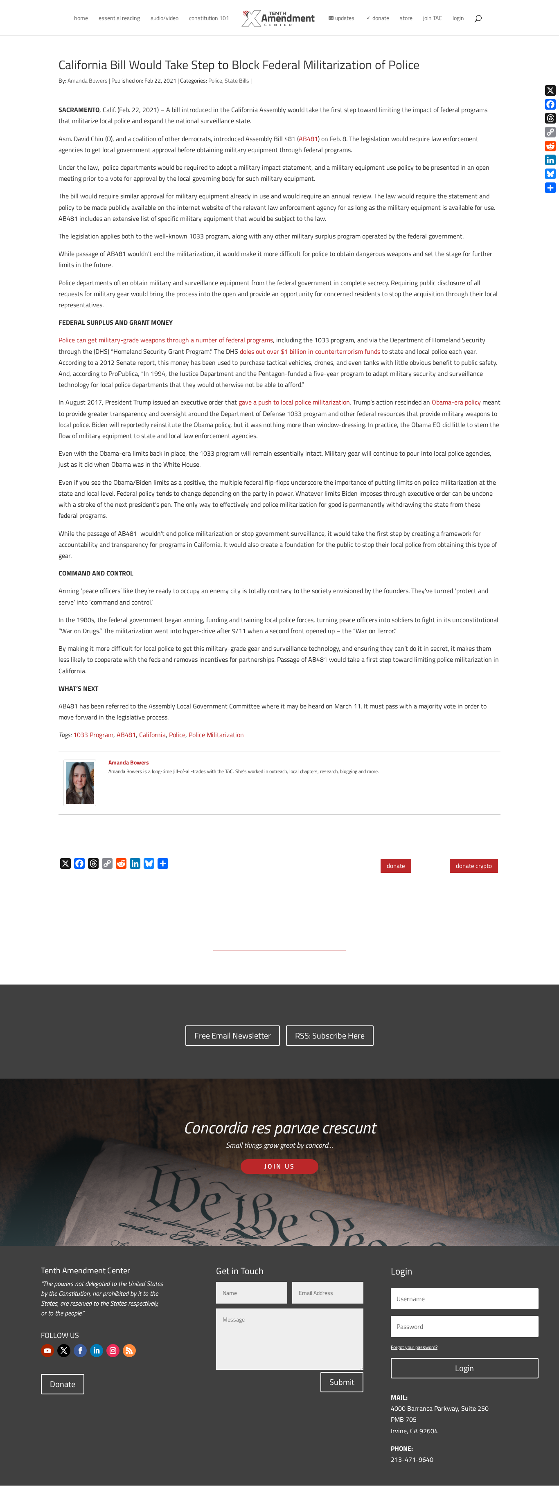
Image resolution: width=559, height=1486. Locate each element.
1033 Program (93, 735)
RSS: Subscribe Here (330, 1035)
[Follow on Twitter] (63, 1350)
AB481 (308, 139)
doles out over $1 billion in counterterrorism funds (310, 351)
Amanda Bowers (88, 80)
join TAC (432, 18)
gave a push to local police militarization (294, 402)
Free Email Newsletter (232, 1035)
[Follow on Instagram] (112, 1350)
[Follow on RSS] (129, 1350)
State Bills (237, 80)
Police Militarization (216, 735)
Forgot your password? (414, 1347)
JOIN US (279, 1166)
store (406, 18)
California (152, 735)
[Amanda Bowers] (79, 800)
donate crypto (474, 865)
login (458, 18)
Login (464, 1368)
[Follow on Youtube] (47, 1350)
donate (396, 865)
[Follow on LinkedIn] (96, 1350)
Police (215, 80)
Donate (62, 1384)
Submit (341, 1382)
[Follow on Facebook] (80, 1350)
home (81, 18)
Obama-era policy (457, 402)
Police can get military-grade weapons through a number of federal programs (166, 340)
